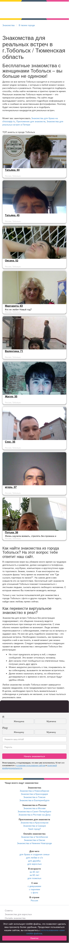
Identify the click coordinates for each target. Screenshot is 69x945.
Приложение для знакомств (30, 121)
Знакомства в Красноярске (34, 822)
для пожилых (34, 878)
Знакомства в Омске (34, 840)
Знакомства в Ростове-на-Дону (34, 814)
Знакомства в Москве (34, 808)
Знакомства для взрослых (18, 914)
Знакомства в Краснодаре (34, 793)
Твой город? (34, 828)
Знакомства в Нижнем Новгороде (34, 843)
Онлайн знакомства (15, 918)
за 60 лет (34, 874)
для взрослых (34, 863)
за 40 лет (34, 871)
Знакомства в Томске (34, 797)
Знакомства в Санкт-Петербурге (34, 811)
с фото (34, 892)
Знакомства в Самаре (34, 825)
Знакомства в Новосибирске (34, 790)
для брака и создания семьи (34, 854)
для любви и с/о (34, 857)
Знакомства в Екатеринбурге (34, 800)
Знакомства (8, 25)
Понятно (34, 938)
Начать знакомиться (34, 756)
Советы (9, 910)
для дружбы (34, 860)
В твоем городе (27, 25)
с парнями (34, 889)
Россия (34, 900)
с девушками (34, 886)
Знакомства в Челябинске (34, 836)
